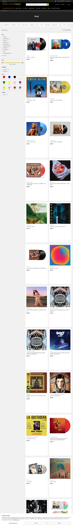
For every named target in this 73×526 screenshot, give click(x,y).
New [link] (5, 94)
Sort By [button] (64, 30)
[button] (68, 4)
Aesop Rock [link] (6, 49)
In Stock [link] (6, 69)
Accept (36, 523)
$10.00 (10, 64)
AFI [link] (4, 51)
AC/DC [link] (5, 40)
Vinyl (6, 10)
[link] (4, 77)
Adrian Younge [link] (6, 44)
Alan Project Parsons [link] (7, 53)
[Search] (47, 4)
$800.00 (14, 64)
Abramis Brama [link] (6, 38)
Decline (59, 523)
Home (3, 10)
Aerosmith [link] (6, 47)
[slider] (2, 62)
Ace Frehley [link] (6, 42)
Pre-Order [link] (5, 71)
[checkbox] (2, 36)
